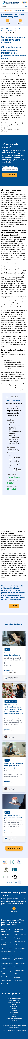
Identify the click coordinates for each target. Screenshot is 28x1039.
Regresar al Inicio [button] (12, 882)
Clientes (14, 1014)
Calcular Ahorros (10, 175)
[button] (24, 2)
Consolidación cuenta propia (6, 938)
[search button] (8, 6)
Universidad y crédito (6, 980)
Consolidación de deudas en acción (7, 943)
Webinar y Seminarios (19, 970)
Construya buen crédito (6, 977)
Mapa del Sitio (14, 1020)
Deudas (7, 760)
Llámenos (7, 23)
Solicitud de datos (14, 1006)
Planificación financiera (11, 701)
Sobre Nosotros (14, 1012)
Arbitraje (14, 1004)
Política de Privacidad (14, 1000)
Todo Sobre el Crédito (5, 959)
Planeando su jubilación (19, 941)
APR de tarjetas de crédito (7, 963)
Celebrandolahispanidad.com (14, 998)
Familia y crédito (5, 984)
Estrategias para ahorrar (19, 938)
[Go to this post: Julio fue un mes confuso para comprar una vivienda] (14, 801)
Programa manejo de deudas (6, 972)
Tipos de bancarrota (6, 951)
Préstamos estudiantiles (7, 955)
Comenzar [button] (14, 605)
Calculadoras (17, 966)
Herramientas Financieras (18, 959)
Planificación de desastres (20, 945)
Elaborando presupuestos (20, 934)
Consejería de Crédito (18, 930)
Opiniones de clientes (19, 948)
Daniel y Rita (17, 977)
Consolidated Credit (13, 677)
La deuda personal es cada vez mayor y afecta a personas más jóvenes (13, 766)
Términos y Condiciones (14, 1002)
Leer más (7, 670)
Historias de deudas (18, 952)
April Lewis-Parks (12, 736)
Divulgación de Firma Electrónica (14, 1018)
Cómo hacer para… (18, 980)
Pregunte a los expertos (19, 963)
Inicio (2, 29)
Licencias (14, 1008)
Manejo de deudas (5, 934)
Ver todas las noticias (14, 848)
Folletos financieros (18, 973)
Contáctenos (14, 1010)
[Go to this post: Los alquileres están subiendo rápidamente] (14, 638)
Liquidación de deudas (6, 948)
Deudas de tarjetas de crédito (6, 967)
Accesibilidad (14, 1016)
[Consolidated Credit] (11, 2)
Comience (20, 23)
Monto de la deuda (8, 166)
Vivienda (7, 649)
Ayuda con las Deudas (5, 930)
